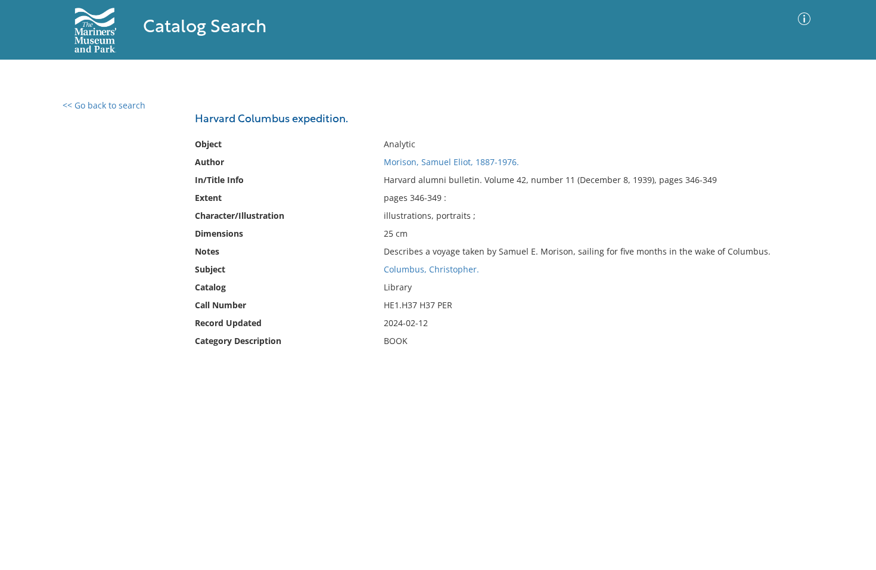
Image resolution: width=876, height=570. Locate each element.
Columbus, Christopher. (431, 269)
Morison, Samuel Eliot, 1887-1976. (451, 162)
